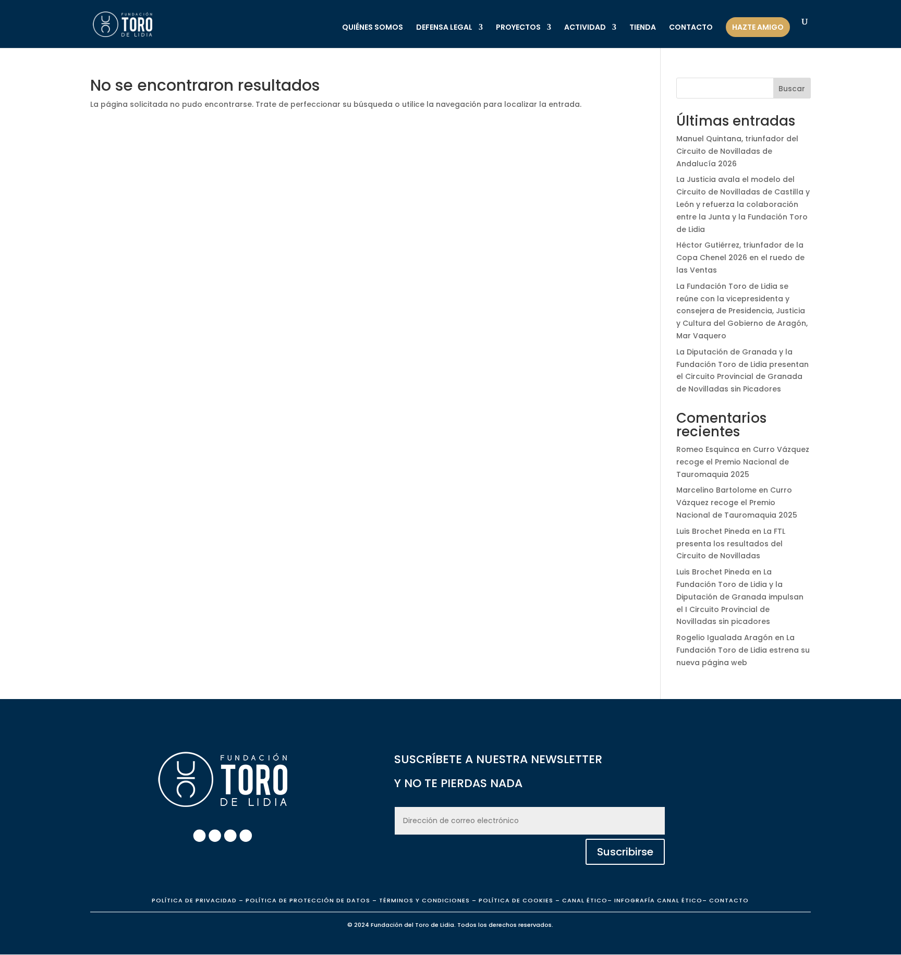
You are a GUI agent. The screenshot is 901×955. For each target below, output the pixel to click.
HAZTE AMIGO (758, 27)
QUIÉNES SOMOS (372, 27)
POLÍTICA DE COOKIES (515, 900)
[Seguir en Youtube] (245, 835)
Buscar (791, 88)
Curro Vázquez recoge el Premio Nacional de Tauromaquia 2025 (742, 462)
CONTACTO (691, 27)
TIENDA (642, 27)
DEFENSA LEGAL (444, 27)
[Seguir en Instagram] (215, 835)
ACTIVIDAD (585, 27)
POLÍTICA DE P (194, 900)
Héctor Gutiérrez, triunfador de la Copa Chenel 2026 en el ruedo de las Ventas (740, 257)
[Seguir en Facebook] (199, 835)
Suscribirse (625, 851)
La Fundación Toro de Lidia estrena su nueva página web (743, 650)
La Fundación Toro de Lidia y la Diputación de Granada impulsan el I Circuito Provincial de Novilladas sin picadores (739, 597)
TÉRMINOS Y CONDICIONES (424, 900)
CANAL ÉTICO (584, 900)
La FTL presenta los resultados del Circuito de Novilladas (730, 543)
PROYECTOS (518, 27)
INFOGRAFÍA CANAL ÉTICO (658, 900)
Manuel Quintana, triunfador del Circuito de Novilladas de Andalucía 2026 (737, 151)
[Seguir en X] (230, 835)
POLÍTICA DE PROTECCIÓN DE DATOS (308, 900)
